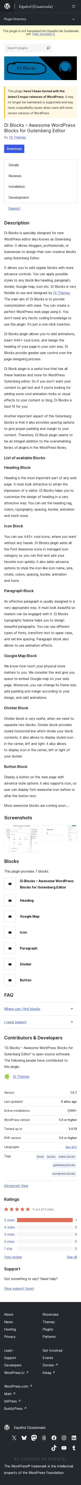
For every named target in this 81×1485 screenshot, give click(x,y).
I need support (15, 1022)
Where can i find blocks (22, 1009)
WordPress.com (18, 1386)
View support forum (19, 1288)
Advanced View (16, 1186)
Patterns (49, 1337)
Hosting (10, 1329)
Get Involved (53, 1350)
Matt (10, 1394)
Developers (12, 1365)
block (40, 1156)
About (8, 1314)
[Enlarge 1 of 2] (33, 830)
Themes (49, 1322)
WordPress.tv (16, 1373)
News (8, 1322)
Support (14, 208)
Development (19, 197)
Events (48, 1358)
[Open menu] (74, 6)
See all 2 (71, 1147)
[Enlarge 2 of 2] (71, 830)
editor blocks (67, 1156)
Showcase (51, 1314)
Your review (13, 1257)
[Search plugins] (48, 48)
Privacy (10, 1337)
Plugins (48, 1329)
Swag (49, 1373)
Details (14, 165)
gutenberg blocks (64, 1165)
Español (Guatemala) (30, 1427)
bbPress (12, 1401)
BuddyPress (15, 1408)
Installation (17, 186)
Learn (8, 1350)
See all (72, 1257)
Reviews (15, 176)
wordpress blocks (64, 1173)
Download (14, 148)
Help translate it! (43, 34)
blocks (51, 1156)
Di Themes (17, 137)
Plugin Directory (15, 19)
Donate (50, 1365)
